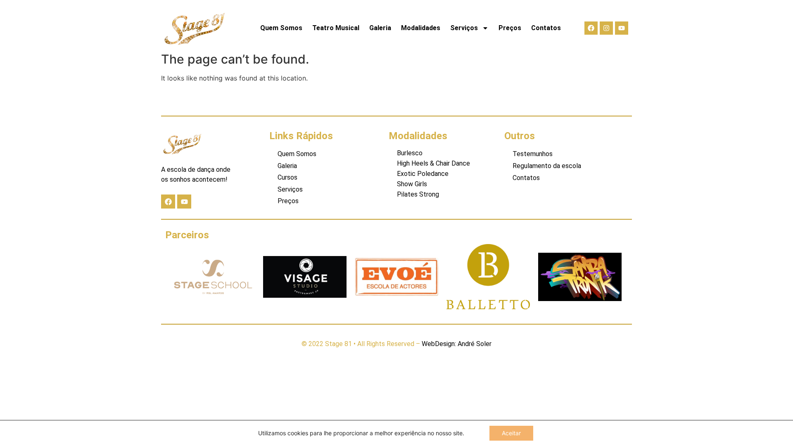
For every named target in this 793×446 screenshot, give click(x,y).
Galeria (380, 28)
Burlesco (410, 153)
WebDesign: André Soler (456, 344)
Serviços (464, 28)
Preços (510, 28)
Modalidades (420, 28)
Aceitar (511, 433)
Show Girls (412, 184)
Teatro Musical (335, 28)
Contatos (546, 28)
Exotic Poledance (423, 174)
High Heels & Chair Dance (433, 163)
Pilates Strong (418, 194)
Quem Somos (281, 28)
